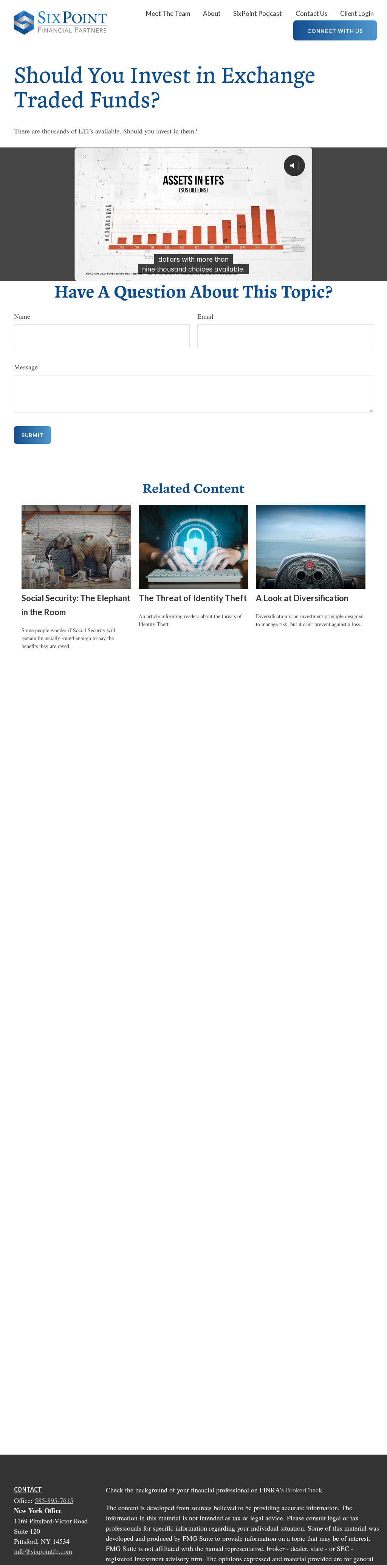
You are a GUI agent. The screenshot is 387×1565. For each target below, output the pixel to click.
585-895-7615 (54, 1500)
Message (26, 366)
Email (205, 316)
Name (22, 316)
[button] (168, 13)
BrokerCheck (304, 1489)
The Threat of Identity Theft (193, 598)
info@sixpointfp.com (43, 1551)
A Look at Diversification (302, 598)
